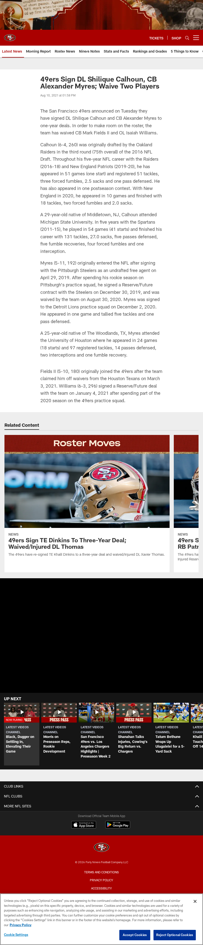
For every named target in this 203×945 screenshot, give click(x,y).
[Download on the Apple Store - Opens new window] (84, 825)
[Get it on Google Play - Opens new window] (118, 827)
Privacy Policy (101, 880)
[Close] (195, 901)
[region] (101, 919)
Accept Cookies (135, 935)
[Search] (187, 37)
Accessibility (101, 888)
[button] (21, 734)
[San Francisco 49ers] (101, 847)
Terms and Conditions (101, 872)
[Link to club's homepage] (10, 36)
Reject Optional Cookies (174, 935)
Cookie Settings (16, 935)
